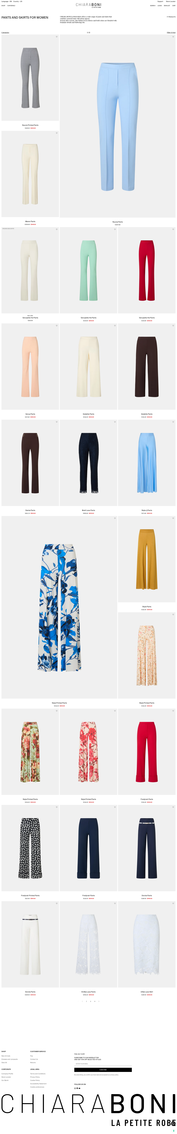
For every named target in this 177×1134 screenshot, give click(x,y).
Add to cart (30, 128)
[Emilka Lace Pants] (88, 944)
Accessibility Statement (38, 1083)
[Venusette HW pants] (88, 270)
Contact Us (34, 1059)
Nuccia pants (118, 222)
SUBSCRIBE (103, 1070)
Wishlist (167, 6)
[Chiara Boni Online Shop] (88, 5)
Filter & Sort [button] (171, 33)
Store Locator (171, 1)
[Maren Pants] (30, 174)
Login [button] (160, 6)
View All (4, 1062)
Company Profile (7, 1073)
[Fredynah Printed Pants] (30, 848)
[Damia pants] (30, 463)
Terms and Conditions (37, 1073)
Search (152, 6)
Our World (4, 1080)
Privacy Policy (35, 1077)
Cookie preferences (37, 1087)
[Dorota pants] (147, 848)
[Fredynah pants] (147, 752)
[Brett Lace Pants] (88, 463)
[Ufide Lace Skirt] (147, 944)
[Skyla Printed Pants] (59, 607)
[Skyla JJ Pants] (147, 463)
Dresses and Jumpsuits (9, 1059)
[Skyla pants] (147, 559)
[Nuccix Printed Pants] (30, 77)
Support (160, 1)
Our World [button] (11, 6)
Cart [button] (174, 6)
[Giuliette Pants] (88, 366)
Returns (33, 1062)
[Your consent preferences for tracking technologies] (174, 1131)
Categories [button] (5, 33)
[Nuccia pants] (118, 126)
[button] (11, 1)
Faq (31, 1056)
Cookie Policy (35, 1080)
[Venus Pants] (30, 366)
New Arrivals (5, 1056)
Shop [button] (3, 6)
